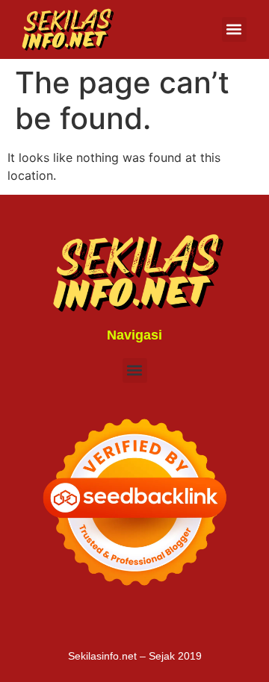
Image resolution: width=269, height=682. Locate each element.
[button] (234, 29)
